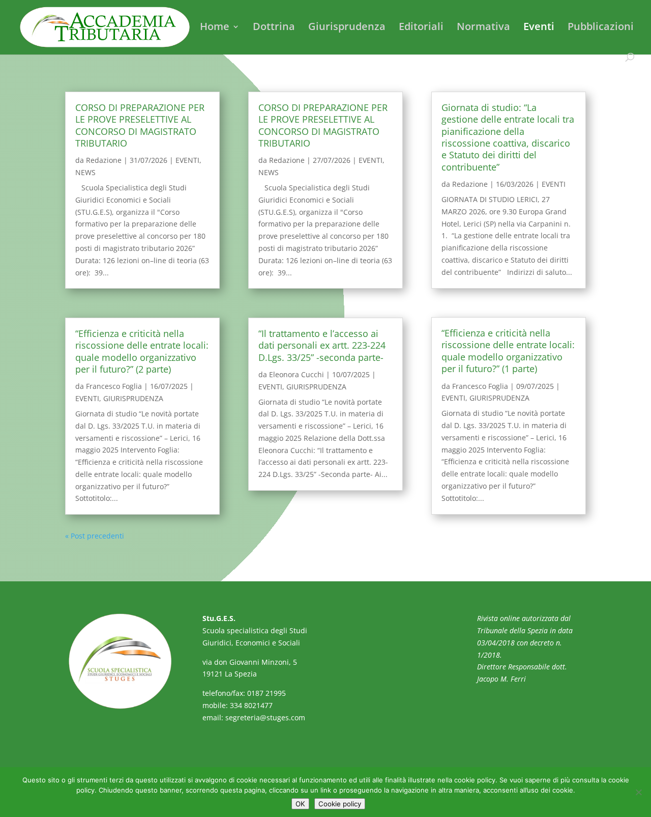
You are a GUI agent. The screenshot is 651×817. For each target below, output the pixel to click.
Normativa (483, 28)
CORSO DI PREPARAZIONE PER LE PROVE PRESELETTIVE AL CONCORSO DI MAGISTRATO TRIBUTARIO (139, 125)
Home (214, 28)
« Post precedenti (94, 536)
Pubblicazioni (601, 28)
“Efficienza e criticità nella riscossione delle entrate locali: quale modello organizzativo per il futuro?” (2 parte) (142, 351)
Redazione (104, 160)
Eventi (538, 28)
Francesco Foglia (114, 386)
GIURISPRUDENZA (133, 398)
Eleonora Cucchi (296, 374)
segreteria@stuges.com (265, 717)
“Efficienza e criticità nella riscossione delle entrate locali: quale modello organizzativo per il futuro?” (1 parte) (508, 351)
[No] (638, 792)
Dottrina (274, 28)
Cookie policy (339, 804)
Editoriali (421, 28)
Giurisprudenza (347, 28)
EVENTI (187, 160)
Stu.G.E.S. (218, 618)
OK (300, 804)
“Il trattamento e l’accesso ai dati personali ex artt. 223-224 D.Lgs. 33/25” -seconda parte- (322, 345)
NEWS (85, 172)
